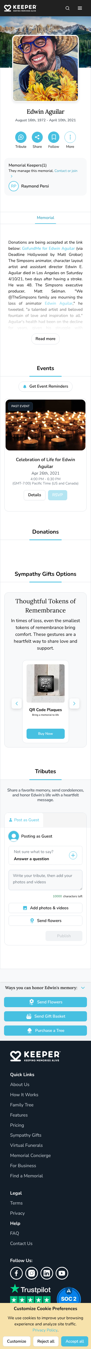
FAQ (14, 1233)
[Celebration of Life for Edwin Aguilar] (45, 425)
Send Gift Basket (49, 1016)
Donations (45, 532)
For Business (23, 1166)
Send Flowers (49, 1002)
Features (19, 1115)
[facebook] (16, 1273)
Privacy (17, 1213)
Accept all (74, 1341)
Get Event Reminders (48, 386)
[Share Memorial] (37, 137)
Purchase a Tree (49, 1030)
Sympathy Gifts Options (45, 574)
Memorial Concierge (30, 1156)
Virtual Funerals (26, 1145)
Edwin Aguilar (45, 111)
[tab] (24, 820)
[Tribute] (21, 137)
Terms (16, 1203)
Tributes (45, 771)
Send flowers (49, 920)
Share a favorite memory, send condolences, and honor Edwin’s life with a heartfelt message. (45, 795)
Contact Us (21, 1244)
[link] (45, 701)
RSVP (57, 495)
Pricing (17, 1125)
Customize (16, 1341)
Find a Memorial (26, 1176)
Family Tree (22, 1105)
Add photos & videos (49, 908)
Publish (64, 936)
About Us (19, 1085)
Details (34, 495)
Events (45, 368)
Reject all (46, 1341)
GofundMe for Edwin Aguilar (48, 248)
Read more (46, 339)
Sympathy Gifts (25, 1135)
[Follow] (53, 137)
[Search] (67, 8)
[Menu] (80, 8)
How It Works (24, 1095)
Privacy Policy (45, 1330)
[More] (70, 137)
